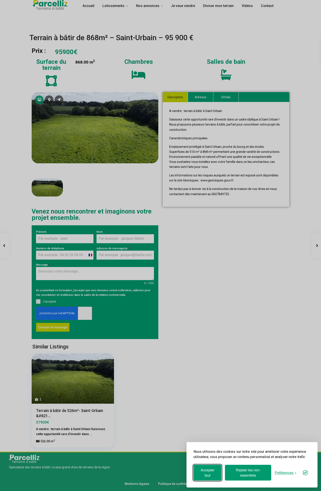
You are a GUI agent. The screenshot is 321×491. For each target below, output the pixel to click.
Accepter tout (207, 472)
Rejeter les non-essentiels (248, 472)
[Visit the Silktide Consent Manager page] (305, 472)
